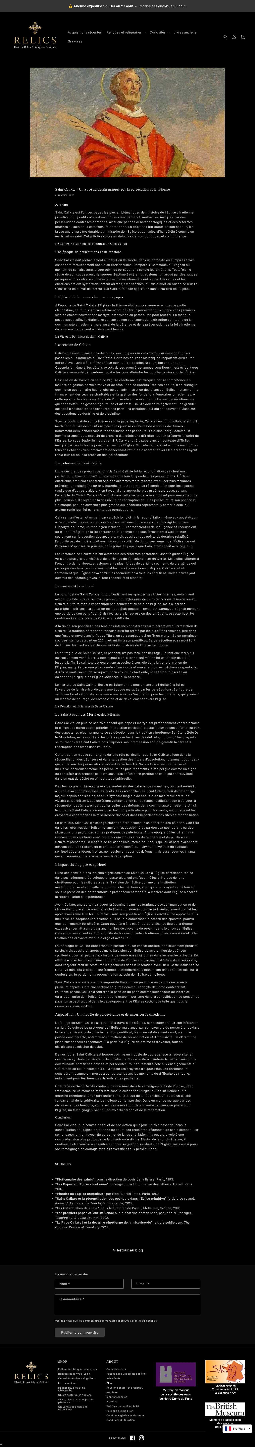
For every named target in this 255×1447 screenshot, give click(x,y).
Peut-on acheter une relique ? (124, 1387)
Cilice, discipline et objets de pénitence (76, 1401)
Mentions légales (116, 1396)
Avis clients (113, 1378)
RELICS (122, 1438)
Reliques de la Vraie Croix (74, 1373)
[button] (125, 32)
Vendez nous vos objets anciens (126, 1373)
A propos (111, 1401)
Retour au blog (130, 1250)
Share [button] (64, 204)
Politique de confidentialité (122, 1406)
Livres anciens (67, 1383)
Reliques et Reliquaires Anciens (77, 1369)
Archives (111, 1392)
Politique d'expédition (119, 1410)
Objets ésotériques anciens (75, 1394)
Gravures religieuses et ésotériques (72, 1408)
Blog (109, 1383)
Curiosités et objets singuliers (76, 1378)
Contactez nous (116, 1369)
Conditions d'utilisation (120, 1419)
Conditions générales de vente (125, 1415)
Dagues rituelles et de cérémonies (71, 1389)
